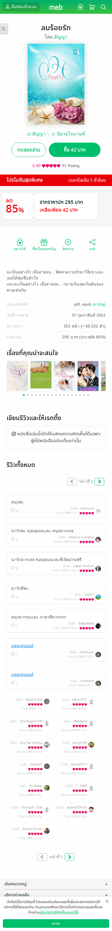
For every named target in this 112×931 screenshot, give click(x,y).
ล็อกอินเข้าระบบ (23, 7)
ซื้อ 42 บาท (75, 150)
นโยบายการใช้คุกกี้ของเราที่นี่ (58, 912)
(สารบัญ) (99, 304)
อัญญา (60, 37)
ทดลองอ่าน (28, 150)
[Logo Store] (56, 7)
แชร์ (92, 249)
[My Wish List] (79, 6)
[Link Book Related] (17, 375)
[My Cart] (92, 6)
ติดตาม (68, 249)
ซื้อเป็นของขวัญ (44, 249)
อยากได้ (20, 249)
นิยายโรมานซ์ (71, 133)
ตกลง (56, 924)
